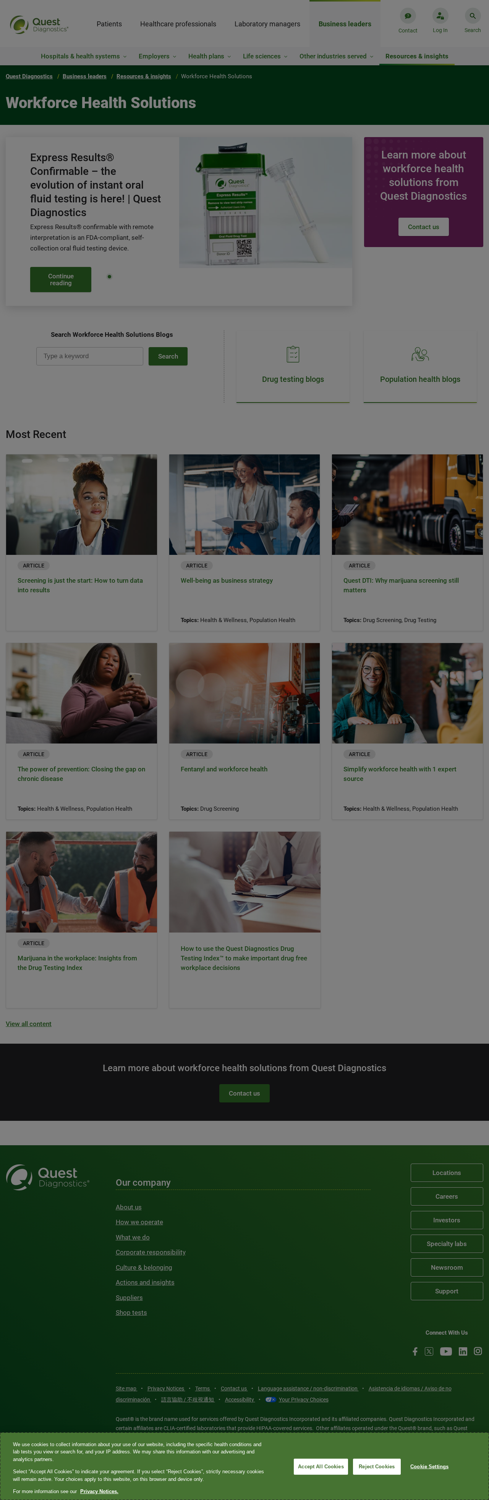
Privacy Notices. (99, 1491)
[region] (244, 1466)
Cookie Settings (429, 1466)
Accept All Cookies (320, 1466)
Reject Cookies (377, 1466)
